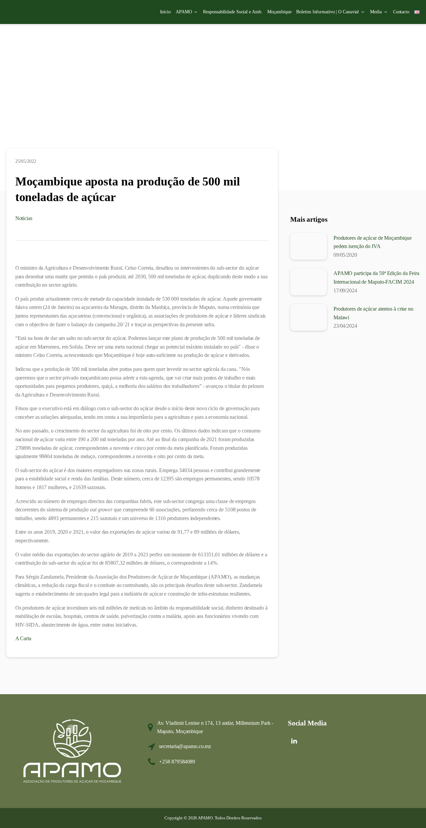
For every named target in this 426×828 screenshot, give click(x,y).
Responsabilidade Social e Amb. (232, 11)
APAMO (184, 11)
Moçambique (279, 11)
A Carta (23, 638)
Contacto (401, 11)
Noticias (23, 218)
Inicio (165, 11)
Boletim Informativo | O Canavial (327, 11)
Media (376, 11)
